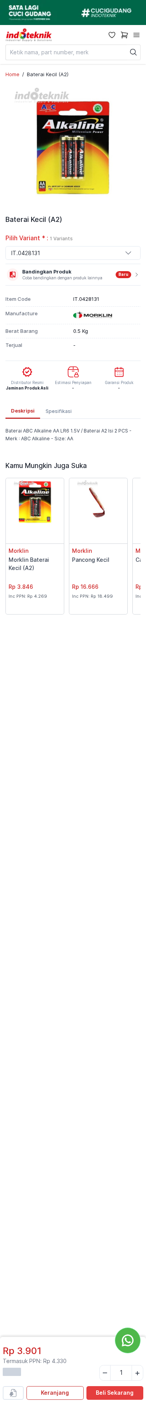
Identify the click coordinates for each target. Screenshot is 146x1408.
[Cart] (124, 35)
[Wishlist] (112, 35)
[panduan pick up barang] (73, 12)
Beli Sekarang (115, 1392)
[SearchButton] (134, 52)
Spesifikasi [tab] (59, 411)
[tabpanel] (73, 435)
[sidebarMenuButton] (136, 35)
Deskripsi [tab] (23, 411)
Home (12, 74)
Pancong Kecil (90, 559)
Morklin (18, 550)
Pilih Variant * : (39, 238)
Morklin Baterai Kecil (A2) (29, 563)
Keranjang (55, 1392)
